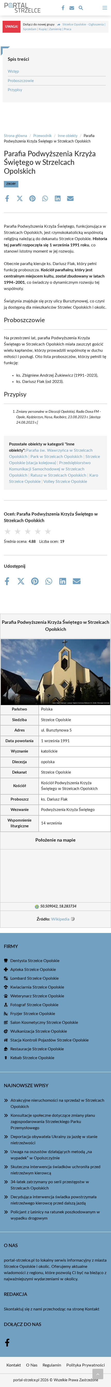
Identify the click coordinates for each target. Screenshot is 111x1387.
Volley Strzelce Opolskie (65, 481)
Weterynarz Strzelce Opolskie (37, 996)
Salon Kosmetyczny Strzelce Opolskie (44, 1022)
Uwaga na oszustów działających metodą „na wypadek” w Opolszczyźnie (51, 1155)
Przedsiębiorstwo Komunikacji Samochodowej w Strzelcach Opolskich (50, 469)
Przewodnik (42, 136)
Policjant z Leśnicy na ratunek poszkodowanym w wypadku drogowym (55, 1215)
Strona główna (15, 136)
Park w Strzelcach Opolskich (56, 457)
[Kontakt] (71, 8)
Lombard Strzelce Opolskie (34, 978)
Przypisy (15, 90)
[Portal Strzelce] (22, 8)
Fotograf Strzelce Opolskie (34, 1005)
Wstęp (13, 71)
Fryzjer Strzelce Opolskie (32, 1014)
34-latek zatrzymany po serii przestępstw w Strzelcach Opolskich (50, 1185)
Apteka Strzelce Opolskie (33, 969)
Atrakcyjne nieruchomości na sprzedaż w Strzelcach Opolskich (57, 1103)
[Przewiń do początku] (97, 1374)
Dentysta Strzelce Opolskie (34, 961)
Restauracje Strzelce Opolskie (37, 1049)
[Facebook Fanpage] (62, 8)
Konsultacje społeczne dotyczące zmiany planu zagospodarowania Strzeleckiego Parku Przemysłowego (53, 1121)
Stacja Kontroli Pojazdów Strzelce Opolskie (49, 1040)
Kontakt (92, 1309)
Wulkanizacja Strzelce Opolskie (38, 1031)
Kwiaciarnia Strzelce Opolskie (37, 987)
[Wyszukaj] (80, 8)
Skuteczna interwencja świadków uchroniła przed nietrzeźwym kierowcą (55, 1170)
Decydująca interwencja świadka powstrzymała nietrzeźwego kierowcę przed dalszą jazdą (54, 1200)
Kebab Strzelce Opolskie (32, 1058)
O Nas (31, 1365)
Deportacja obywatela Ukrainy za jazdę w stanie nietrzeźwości (54, 1140)
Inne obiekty (67, 136)
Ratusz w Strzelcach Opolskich (58, 475)
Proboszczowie (21, 81)
